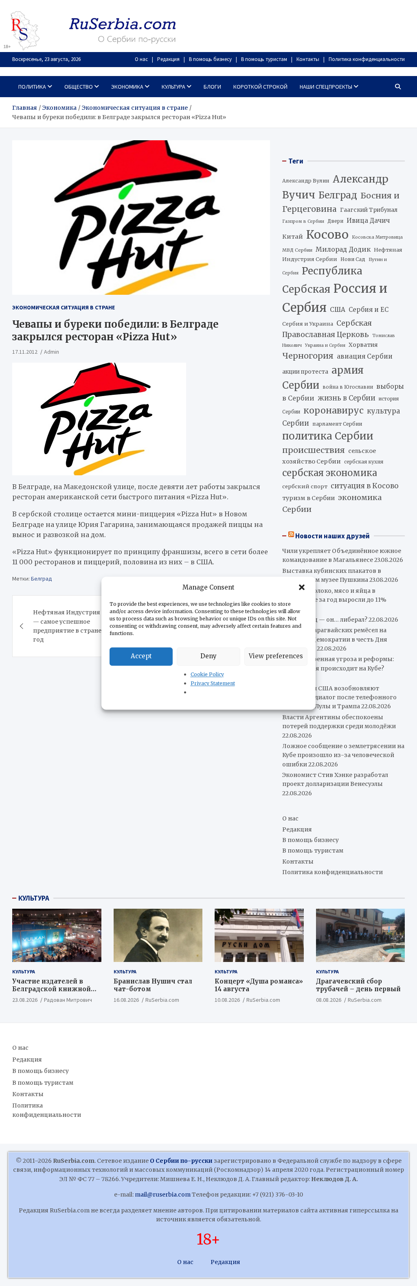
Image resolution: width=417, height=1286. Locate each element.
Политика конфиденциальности (367, 59)
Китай (292, 236)
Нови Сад (352, 259)
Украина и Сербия (325, 345)
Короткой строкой (260, 86)
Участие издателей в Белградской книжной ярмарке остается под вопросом (51, 993)
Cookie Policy (207, 674)
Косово (327, 234)
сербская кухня (363, 462)
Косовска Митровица (377, 237)
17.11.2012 (24, 351)
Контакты (307, 59)
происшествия (313, 450)
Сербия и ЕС (368, 309)
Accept (141, 656)
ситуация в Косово (365, 485)
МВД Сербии (297, 250)
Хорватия (363, 345)
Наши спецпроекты (326, 86)
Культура (173, 86)
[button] (302, 587)
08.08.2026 (328, 999)
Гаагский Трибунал (368, 210)
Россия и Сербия (334, 298)
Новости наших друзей (332, 535)
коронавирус (333, 410)
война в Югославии (348, 387)
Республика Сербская (322, 280)
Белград (41, 578)
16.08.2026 (126, 999)
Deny (208, 656)
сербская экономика (329, 473)
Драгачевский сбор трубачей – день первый (358, 985)
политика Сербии (327, 436)
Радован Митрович (68, 999)
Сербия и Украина (307, 324)
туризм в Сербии (308, 498)
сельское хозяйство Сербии (329, 456)
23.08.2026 (24, 999)
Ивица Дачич (368, 220)
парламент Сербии (337, 424)
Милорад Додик (343, 249)
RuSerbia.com (162, 999)
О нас (141, 59)
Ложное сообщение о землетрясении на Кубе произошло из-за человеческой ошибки (343, 755)
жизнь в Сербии (346, 398)
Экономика (127, 86)
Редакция (168, 59)
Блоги (212, 86)
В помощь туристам (264, 59)
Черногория (308, 356)
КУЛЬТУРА (33, 898)
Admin (51, 351)
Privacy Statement (213, 683)
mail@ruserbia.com (163, 1194)
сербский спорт (304, 486)
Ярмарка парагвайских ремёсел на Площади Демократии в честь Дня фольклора (334, 639)
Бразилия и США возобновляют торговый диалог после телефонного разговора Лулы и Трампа (339, 697)
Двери (335, 221)
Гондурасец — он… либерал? (324, 619)
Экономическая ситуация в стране (63, 307)
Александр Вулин (305, 181)
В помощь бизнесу (210, 59)
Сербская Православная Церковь (327, 329)
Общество (78, 86)
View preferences (276, 656)
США (337, 309)
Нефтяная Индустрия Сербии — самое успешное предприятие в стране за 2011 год (78, 626)
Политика (32, 86)
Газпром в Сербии (303, 221)
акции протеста (305, 371)
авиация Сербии (365, 356)
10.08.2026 (227, 999)
